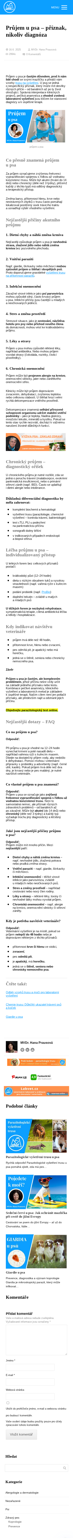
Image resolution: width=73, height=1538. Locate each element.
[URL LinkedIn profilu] (27, 1050)
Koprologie (15, 1521)
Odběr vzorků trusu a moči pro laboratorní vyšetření (32, 994)
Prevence (14, 1526)
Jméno (10, 1360)
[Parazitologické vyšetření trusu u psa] (36, 1136)
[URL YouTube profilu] (32, 1050)
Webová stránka (15, 1389)
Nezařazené (12, 1500)
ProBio (46, 592)
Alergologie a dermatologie (22, 1492)
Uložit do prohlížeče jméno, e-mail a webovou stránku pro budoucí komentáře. (36, 1412)
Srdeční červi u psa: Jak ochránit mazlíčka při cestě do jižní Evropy (36, 1214)
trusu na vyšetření (26, 82)
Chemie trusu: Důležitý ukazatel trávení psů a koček (33, 1006)
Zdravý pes (12, 1517)
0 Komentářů (33, 54)
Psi (7, 1509)
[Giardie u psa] (36, 1251)
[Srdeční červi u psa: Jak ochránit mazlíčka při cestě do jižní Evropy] (36, 1192)
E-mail (10, 1375)
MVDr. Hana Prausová (43, 49)
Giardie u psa (14, 1016)
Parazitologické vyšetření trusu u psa (32, 1157)
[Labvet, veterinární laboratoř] (9, 7)
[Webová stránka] (22, 1050)
